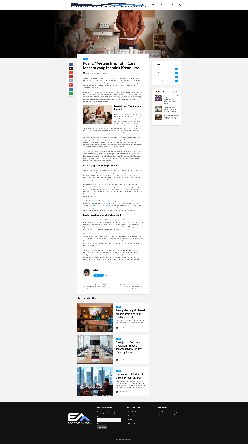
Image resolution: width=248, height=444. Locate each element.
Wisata (128, 5)
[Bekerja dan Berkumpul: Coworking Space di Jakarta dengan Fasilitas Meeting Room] (95, 349)
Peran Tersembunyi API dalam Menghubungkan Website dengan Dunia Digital (171, 99)
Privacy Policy (132, 424)
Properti (136, 5)
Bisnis (100, 5)
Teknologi (108, 5)
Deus (131, 439)
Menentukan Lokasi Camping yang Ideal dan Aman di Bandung (170, 109)
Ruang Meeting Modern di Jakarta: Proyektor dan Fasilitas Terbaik (130, 313)
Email (98, 417)
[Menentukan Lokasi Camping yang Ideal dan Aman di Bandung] (158, 109)
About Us (155, 5)
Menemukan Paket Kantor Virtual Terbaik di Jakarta (130, 376)
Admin (87, 73)
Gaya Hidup (119, 5)
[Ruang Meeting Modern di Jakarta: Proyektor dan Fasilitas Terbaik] (95, 317)
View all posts (98, 275)
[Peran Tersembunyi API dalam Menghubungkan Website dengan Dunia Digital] (158, 97)
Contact (164, 5)
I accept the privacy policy (106, 423)
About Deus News (133, 412)
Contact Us (131, 416)
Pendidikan (145, 5)
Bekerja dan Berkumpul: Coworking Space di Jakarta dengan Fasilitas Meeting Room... (129, 347)
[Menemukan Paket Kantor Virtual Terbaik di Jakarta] (95, 381)
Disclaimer (172, 5)
